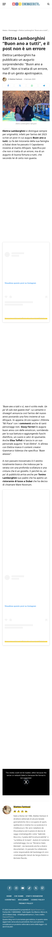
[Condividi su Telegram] (43, 85)
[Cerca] (48, 4)
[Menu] (4, 4)
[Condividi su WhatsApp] (32, 85)
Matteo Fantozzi (16, 79)
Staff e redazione (34, 896)
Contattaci (10, 900)
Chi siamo (19, 896)
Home (5, 30)
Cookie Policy (38, 900)
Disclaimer (23, 900)
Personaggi (13, 30)
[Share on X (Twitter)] (20, 85)
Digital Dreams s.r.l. (37, 909)
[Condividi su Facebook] (8, 85)
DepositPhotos (8, 917)
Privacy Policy (26, 903)
